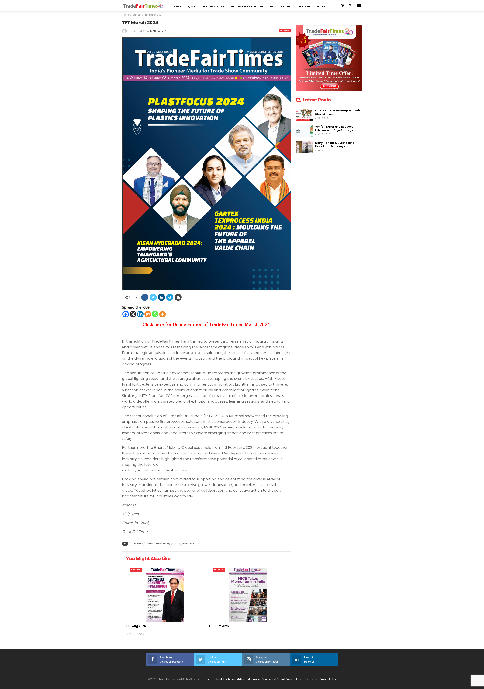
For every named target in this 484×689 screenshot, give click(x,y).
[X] (133, 314)
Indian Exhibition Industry (158, 544)
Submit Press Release (290, 679)
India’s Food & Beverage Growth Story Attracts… (337, 112)
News (177, 6)
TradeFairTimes (189, 544)
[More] (162, 314)
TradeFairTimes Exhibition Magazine (238, 679)
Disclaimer (311, 679)
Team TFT (209, 679)
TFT (176, 544)
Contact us (268, 679)
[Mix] (147, 314)
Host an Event (281, 6)
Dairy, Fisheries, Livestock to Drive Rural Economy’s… (334, 144)
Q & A (192, 6)
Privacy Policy (328, 679)
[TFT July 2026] (248, 595)
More (321, 6)
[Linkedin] (140, 314)
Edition (304, 6)
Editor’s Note (213, 6)
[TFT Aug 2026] (165, 595)
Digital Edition (137, 544)
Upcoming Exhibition (247, 6)
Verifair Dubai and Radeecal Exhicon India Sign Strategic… (335, 128)
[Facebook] (125, 314)
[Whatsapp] (155, 314)
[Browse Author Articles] (124, 30)
